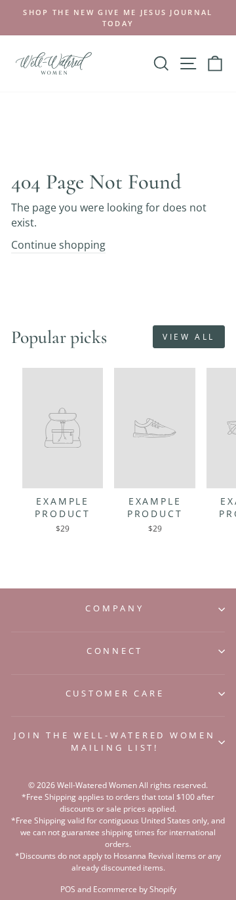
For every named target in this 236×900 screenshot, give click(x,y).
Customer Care (115, 693)
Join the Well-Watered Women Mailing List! (114, 741)
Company (114, 608)
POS (67, 889)
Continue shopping (58, 245)
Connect (115, 651)
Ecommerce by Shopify (134, 889)
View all (189, 336)
